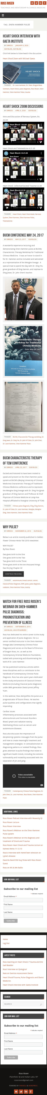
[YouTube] (32, 3)
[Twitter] (36, 3)
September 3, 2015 (23, 627)
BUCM (15, 437)
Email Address (10, 896)
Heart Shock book (28, 214)
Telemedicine (7, 221)
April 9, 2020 (20, 111)
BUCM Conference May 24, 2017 (23, 235)
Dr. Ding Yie (15, 440)
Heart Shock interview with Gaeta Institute (20, 985)
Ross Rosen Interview (12, 826)
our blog (17, 49)
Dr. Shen (29, 85)
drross (10, 45)
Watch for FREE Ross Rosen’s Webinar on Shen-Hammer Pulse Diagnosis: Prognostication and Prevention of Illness (22, 612)
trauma (27, 92)
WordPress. (33, 1086)
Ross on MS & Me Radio (13, 867)
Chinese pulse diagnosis (21, 506)
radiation (6, 587)
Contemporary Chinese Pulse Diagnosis (26, 791)
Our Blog (8, 49)
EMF (22, 584)
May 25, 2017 (20, 239)
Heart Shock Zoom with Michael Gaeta (19, 58)
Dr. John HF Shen (26, 440)
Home (5, 939)
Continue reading (13, 574)
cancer (35, 580)
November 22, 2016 (23, 531)
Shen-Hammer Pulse (17, 92)
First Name (8, 904)
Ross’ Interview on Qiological (15, 969)
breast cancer (27, 580)
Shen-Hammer (14, 217)
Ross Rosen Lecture (11, 822)
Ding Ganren (38, 506)
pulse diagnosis (25, 89)
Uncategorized (19, 630)
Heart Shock (14, 89)
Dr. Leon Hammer (19, 85)
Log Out (6, 943)
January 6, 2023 (21, 45)
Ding (32, 506)
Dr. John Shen (37, 440)
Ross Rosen (7, 3)
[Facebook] (44, 3)
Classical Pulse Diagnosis (11, 584)
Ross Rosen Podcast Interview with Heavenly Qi (22, 818)
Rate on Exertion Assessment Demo (18, 973)
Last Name (8, 912)
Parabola (23, 1086)
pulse (27, 584)
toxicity (27, 587)
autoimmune (17, 580)
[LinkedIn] (40, 3)
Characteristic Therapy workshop (29, 437)
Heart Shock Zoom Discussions (23, 106)
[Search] (41, 1004)
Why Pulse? (10, 527)
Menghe (31, 509)
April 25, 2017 (21, 467)
